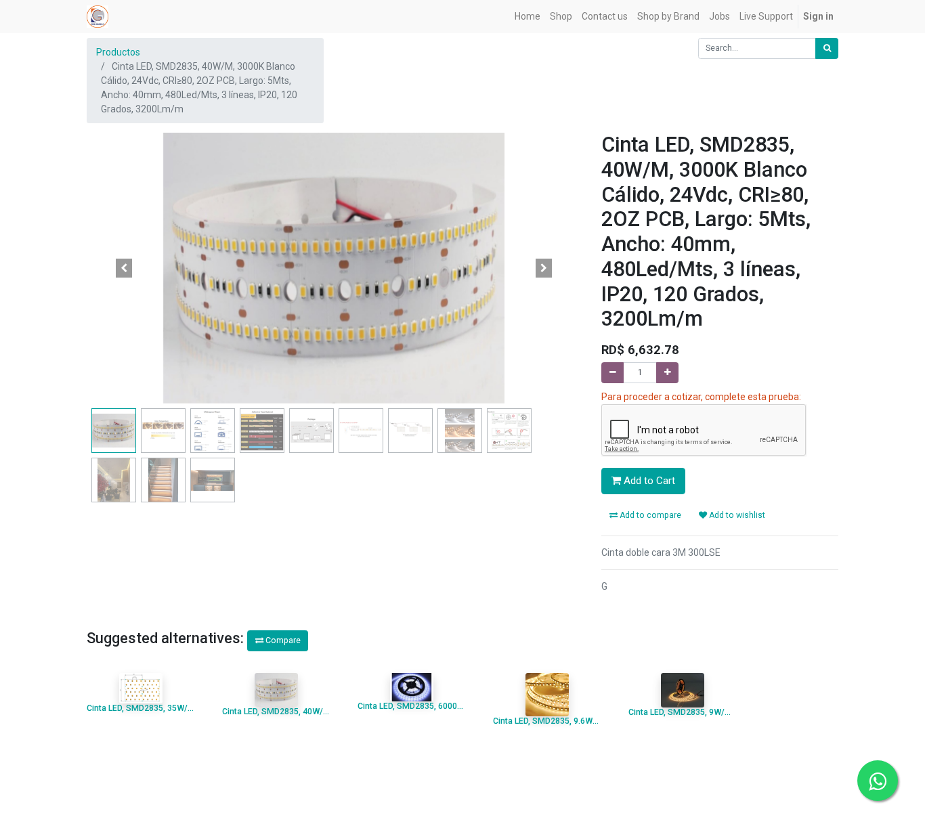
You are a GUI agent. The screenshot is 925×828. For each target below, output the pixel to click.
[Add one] (667, 372)
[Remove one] (612, 372)
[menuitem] (527, 16)
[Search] (826, 48)
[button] (124, 268)
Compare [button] (282, 640)
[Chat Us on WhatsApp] (877, 780)
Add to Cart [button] (648, 481)
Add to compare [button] (649, 515)
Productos (118, 52)
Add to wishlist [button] (736, 515)
